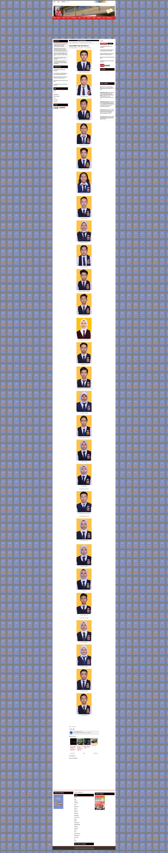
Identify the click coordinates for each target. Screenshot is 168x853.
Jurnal (75, 804)
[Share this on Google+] (75, 726)
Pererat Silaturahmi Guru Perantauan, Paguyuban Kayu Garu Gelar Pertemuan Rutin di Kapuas (60, 45)
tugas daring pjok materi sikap (106, 110)
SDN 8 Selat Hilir (77, 833)
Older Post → (96, 753)
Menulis (75, 820)
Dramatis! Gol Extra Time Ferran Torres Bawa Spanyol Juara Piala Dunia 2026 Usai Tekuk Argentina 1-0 (61, 49)
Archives (110, 43)
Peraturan (76, 826)
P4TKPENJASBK (56, 96)
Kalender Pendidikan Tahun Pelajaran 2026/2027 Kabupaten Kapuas (60, 77)
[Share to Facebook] (74, 729)
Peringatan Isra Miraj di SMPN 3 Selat (87, 747)
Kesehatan (76, 813)
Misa (101, 86)
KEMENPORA (55, 94)
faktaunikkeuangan (104, 92)
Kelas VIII (76, 811)
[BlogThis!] (71, 729)
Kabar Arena (76, 806)
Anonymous (102, 109)
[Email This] (70, 729)
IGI (53, 92)
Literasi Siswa (76, 817)
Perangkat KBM (77, 824)
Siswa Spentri (103, 116)
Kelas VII (75, 810)
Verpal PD (55, 101)
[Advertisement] (84, 29)
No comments (88, 47)
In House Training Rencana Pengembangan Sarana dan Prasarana (80, 748)
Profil (58, 17)
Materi (75, 819)
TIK (67, 1)
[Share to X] (72, 729)
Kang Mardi (83, 848)
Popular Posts (103, 43)
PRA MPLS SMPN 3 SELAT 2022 (94, 745)
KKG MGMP (76, 815)
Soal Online (74, 17)
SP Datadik (55, 99)
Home (54, 1)
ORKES (79, 17)
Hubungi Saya (109, 17)
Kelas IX (75, 808)
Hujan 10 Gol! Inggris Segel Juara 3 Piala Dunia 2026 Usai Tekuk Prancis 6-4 (60, 54)
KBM (68, 17)
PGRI (54, 98)
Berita (75, 799)
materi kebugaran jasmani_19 (108, 102)
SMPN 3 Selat (74, 42)
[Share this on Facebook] (72, 726)
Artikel (64, 17)
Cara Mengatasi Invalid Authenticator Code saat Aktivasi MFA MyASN (60, 74)
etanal (58, 1)
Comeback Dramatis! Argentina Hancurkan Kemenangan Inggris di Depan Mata (60, 62)
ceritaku (75, 800)
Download (99, 17)
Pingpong (89, 17)
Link (84, 17)
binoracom (63, 1)
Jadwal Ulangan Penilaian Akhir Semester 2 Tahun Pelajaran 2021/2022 (73, 748)
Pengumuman (76, 822)
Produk (94, 17)
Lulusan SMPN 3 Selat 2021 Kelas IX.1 (79, 45)
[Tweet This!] (73, 726)
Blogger (92, 848)
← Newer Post (72, 753)
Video (104, 17)
